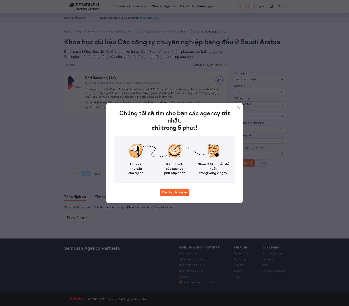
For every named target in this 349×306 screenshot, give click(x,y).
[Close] (238, 107)
